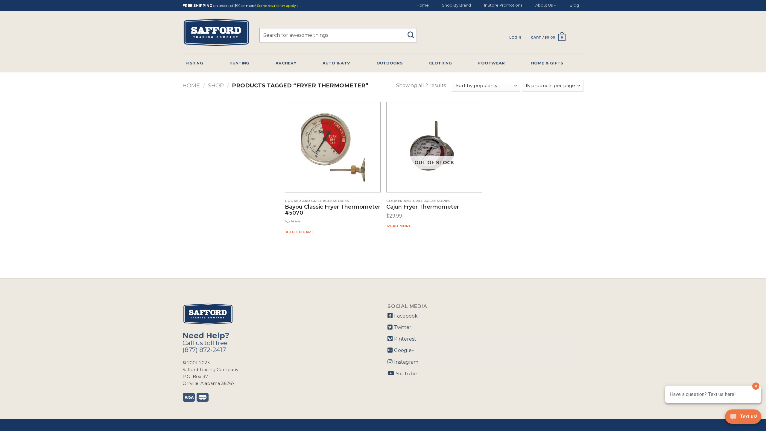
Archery (286, 63)
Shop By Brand (456, 5)
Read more (399, 226)
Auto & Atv (336, 63)
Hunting (240, 63)
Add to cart (300, 232)
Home (423, 5)
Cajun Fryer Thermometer (422, 207)
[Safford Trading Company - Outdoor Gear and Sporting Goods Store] (216, 32)
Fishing (194, 63)
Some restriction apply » (278, 6)
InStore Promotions (503, 5)
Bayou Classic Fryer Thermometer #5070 (332, 210)
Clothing (440, 63)
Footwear (491, 63)
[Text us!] (743, 418)
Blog (574, 5)
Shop (216, 85)
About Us (544, 5)
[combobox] (338, 35)
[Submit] (413, 32)
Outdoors (389, 63)
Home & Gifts (547, 63)
